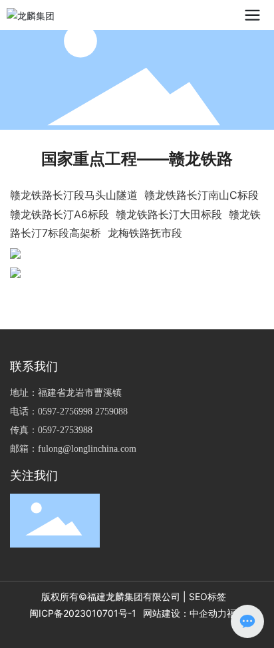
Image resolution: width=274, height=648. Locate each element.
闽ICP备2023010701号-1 (82, 613)
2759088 (111, 411)
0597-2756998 (65, 411)
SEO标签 (207, 596)
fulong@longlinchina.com (87, 449)
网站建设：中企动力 (185, 613)
